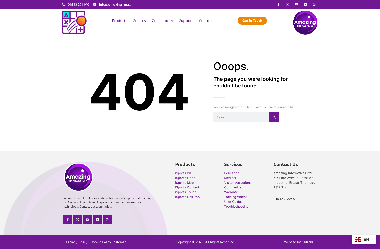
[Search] (274, 117)
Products (119, 20)
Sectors (139, 20)
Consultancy (162, 20)
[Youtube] (296, 4)
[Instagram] (314, 4)
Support (186, 20)
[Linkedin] (305, 4)
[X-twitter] (287, 4)
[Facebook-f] (278, 4)
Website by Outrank (299, 242)
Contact (206, 20)
